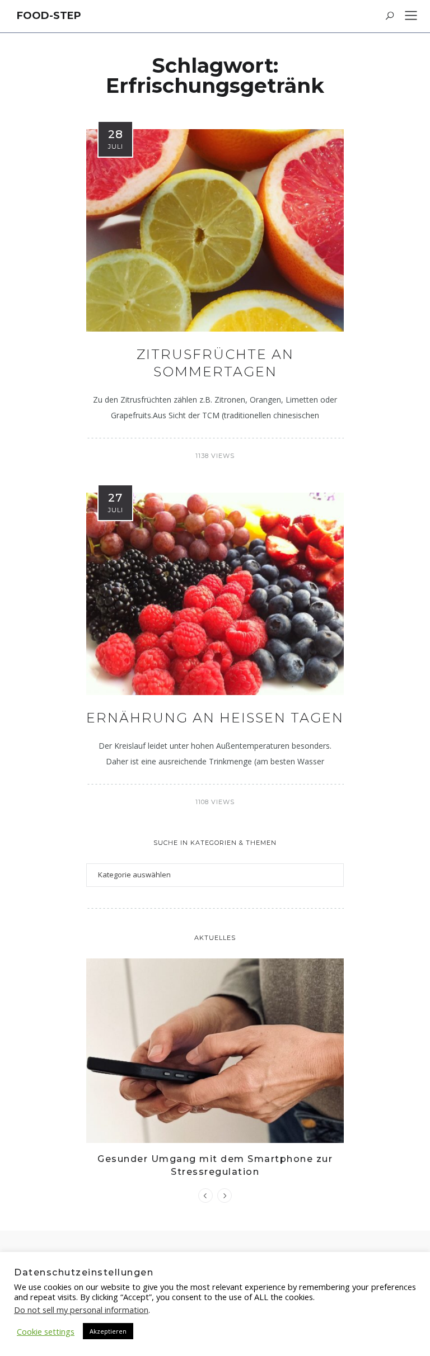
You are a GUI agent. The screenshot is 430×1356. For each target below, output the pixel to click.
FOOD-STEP (49, 16)
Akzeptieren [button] (108, 1331)
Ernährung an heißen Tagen (215, 718)
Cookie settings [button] (45, 1331)
